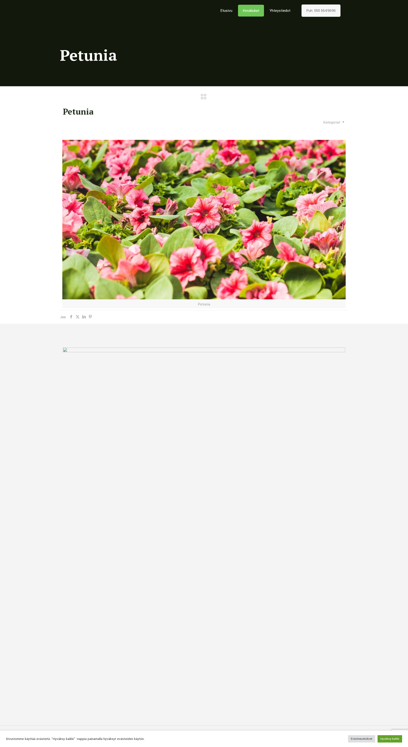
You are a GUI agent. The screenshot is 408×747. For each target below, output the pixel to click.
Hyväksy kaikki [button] (389, 739)
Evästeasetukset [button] (361, 739)
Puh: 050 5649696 (321, 10)
